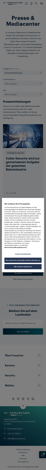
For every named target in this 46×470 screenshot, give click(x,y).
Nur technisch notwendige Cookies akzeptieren (23, 260)
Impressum (23, 247)
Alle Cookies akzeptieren (23, 266)
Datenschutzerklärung (11, 247)
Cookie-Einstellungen (23, 254)
